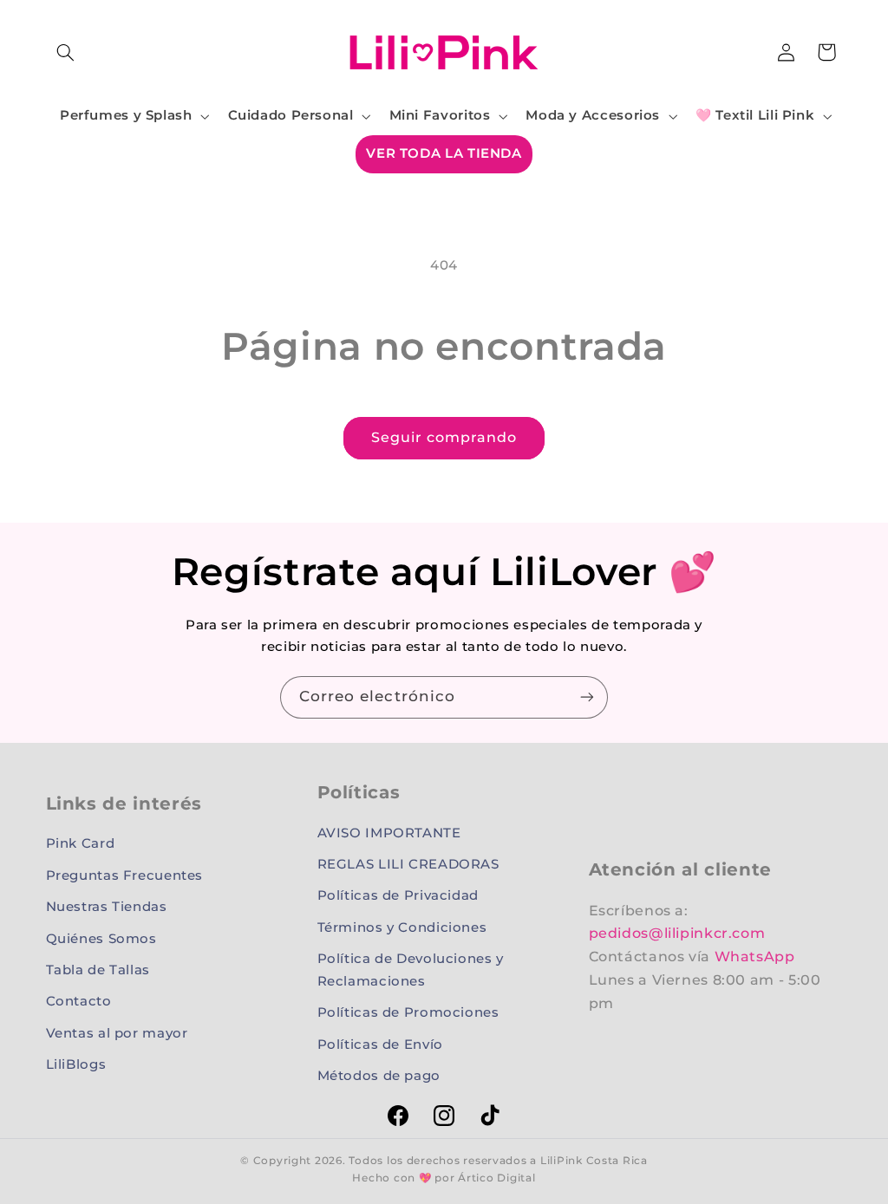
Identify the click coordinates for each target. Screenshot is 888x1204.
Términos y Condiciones (402, 927)
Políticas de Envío (380, 1044)
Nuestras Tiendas (106, 906)
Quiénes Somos (101, 939)
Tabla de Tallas (98, 970)
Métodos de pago (379, 1076)
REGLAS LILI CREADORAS (408, 864)
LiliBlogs (76, 1064)
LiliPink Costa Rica (594, 1161)
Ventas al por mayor (117, 1033)
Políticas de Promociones (408, 1012)
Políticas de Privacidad (398, 895)
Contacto (79, 1001)
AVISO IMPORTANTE (389, 833)
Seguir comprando (444, 437)
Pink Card (80, 843)
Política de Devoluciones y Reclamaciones (410, 970)
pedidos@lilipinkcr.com (677, 933)
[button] (66, 52)
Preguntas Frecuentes (125, 875)
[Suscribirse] (587, 697)
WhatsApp (755, 956)
